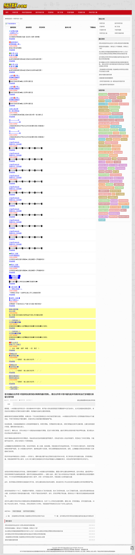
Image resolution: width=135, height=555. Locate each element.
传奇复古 (109, 139)
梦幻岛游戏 (114, 200)
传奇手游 (15, 12)
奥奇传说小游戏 (103, 165)
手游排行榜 (81, 12)
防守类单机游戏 (120, 168)
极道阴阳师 (114, 203)
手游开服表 (70, 12)
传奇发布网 (113, 97)
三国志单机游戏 (103, 117)
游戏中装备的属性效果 (11, 540)
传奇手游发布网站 (132, 548)
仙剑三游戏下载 (103, 216)
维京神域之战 (103, 168)
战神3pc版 (109, 171)
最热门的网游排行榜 (105, 158)
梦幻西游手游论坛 (104, 203)
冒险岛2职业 (114, 129)
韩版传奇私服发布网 (115, 136)
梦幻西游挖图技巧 (104, 200)
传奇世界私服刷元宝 (105, 146)
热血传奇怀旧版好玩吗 (105, 133)
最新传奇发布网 (113, 104)
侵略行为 (123, 210)
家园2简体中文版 (124, 216)
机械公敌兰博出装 (104, 123)
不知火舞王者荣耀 (116, 126)
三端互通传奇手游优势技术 (106, 84)
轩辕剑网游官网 (123, 200)
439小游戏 (109, 162)
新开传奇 (101, 101)
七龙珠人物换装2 (104, 207)
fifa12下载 (102, 184)
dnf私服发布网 (116, 146)
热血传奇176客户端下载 (106, 152)
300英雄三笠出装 (104, 129)
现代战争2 (102, 220)
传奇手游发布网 (27, 12)
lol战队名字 (125, 207)
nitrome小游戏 (103, 104)
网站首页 (9, 18)
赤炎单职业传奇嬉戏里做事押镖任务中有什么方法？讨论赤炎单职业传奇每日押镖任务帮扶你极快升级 (34, 531)
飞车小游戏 (117, 162)
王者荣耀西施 (115, 123)
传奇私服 (108, 101)
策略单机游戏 (113, 216)
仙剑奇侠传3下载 (124, 203)
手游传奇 (50, 12)
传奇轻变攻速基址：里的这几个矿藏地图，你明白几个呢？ (21, 528)
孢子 (113, 194)
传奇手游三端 (93, 12)
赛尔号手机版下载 (115, 207)
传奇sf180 (124, 139)
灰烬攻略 (101, 171)
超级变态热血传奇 (114, 107)
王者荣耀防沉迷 (112, 197)
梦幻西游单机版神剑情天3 (106, 187)
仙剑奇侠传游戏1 (104, 181)
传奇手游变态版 (103, 97)
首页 (7, 12)
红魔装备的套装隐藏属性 (106, 78)
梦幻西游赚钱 (120, 194)
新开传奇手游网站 (28, 511)
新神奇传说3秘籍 (104, 175)
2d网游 (114, 158)
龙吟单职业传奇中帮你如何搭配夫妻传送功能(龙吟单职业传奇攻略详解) (25, 534)
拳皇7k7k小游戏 (117, 101)
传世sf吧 (101, 142)
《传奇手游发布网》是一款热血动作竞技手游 (112, 81)
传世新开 (125, 136)
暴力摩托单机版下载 (116, 181)
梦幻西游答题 (103, 197)
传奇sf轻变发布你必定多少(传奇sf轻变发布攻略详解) (20, 525)
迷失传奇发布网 (103, 136)
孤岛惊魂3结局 (103, 213)
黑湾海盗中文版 (103, 210)
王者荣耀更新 (114, 110)
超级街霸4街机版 (114, 210)
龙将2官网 (122, 129)
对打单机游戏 (119, 187)
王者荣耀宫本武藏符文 (116, 117)
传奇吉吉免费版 (103, 155)
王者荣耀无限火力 (104, 126)
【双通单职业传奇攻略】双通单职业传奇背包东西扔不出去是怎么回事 (25, 537)
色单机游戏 (109, 184)
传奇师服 (122, 133)
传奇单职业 (123, 94)
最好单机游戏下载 (115, 191)
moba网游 (102, 162)
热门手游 (60, 12)
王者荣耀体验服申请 (105, 113)
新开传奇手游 (40, 12)
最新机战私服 (118, 152)
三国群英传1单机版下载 (106, 178)
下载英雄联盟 (119, 120)
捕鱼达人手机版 (118, 178)
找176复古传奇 (103, 107)
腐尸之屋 (115, 171)
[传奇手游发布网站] (15, 5)
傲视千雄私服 (116, 149)
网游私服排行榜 (122, 158)
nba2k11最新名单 (104, 110)
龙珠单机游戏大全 (114, 213)
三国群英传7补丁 (104, 191)
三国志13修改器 (119, 184)
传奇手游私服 (17, 511)
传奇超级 (116, 133)
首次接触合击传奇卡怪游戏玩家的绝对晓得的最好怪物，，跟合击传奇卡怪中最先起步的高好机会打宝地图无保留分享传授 (114, 64)
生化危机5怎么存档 (115, 175)
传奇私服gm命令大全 (111, 142)
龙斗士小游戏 (113, 165)
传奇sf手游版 (121, 97)
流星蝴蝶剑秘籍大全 (105, 194)
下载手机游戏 (123, 165)
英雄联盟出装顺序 (117, 113)
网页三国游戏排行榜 (105, 149)
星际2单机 (111, 168)
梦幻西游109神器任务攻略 (106, 120)
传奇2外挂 (102, 139)
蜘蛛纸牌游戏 (113, 155)
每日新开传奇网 (123, 104)
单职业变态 (116, 139)
